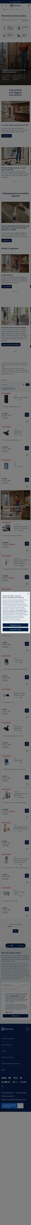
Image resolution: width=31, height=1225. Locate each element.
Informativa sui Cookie (11, 620)
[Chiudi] (28, 594)
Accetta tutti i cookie (15, 629)
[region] (15, 613)
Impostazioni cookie (15, 625)
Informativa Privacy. (21, 620)
